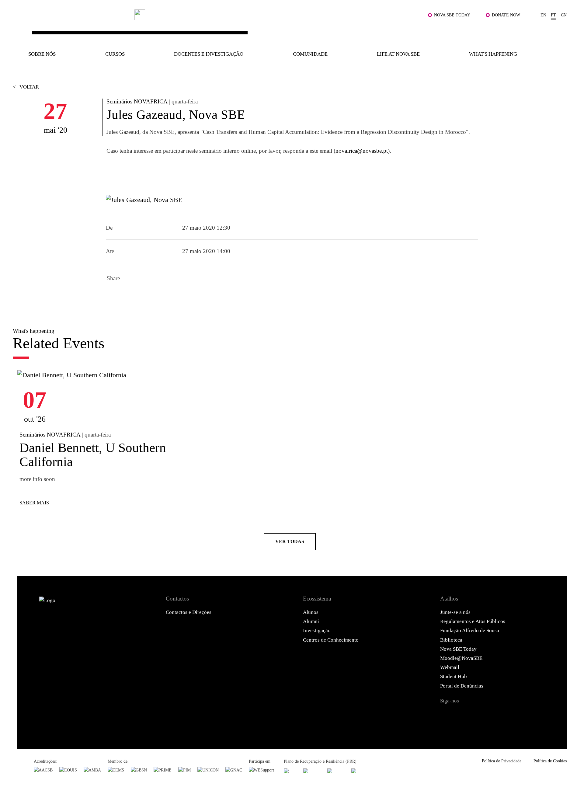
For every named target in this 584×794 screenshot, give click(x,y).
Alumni (311, 621)
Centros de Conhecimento (331, 640)
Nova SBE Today (452, 14)
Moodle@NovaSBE (461, 658)
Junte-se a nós (455, 612)
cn (564, 14)
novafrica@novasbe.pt (361, 151)
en (543, 14)
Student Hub (453, 676)
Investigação (317, 630)
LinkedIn (146, 296)
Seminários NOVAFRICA (136, 101)
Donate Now (506, 14)
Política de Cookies (550, 760)
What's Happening (493, 54)
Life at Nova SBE (398, 54)
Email (162, 296)
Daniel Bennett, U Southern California (92, 455)
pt (553, 14)
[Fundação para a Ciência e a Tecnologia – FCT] (290, 771)
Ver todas (289, 541)
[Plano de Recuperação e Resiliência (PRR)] (312, 771)
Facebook (113, 296)
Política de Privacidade (501, 760)
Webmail (449, 667)
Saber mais (34, 502)
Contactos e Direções (188, 612)
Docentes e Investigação (208, 54)
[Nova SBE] (243, 26)
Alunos (310, 612)
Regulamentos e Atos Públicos (472, 621)
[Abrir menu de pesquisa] (559, 31)
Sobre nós (42, 54)
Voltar (26, 87)
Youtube (508, 714)
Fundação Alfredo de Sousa (469, 630)
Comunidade (310, 54)
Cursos (115, 54)
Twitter (129, 296)
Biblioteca (451, 640)
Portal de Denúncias (461, 686)
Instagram (477, 714)
